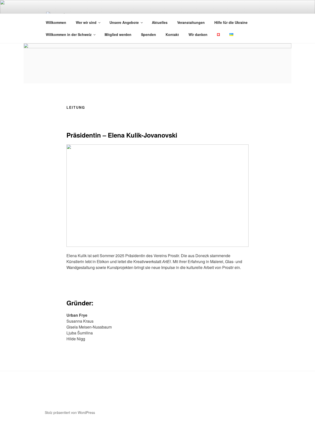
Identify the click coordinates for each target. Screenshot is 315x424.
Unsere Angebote (124, 22)
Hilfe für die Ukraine (231, 22)
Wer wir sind (86, 22)
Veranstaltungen (191, 22)
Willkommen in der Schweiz (69, 34)
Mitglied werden (118, 34)
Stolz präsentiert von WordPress (70, 412)
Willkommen (56, 22)
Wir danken (198, 34)
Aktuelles (160, 22)
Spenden (148, 34)
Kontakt (172, 34)
